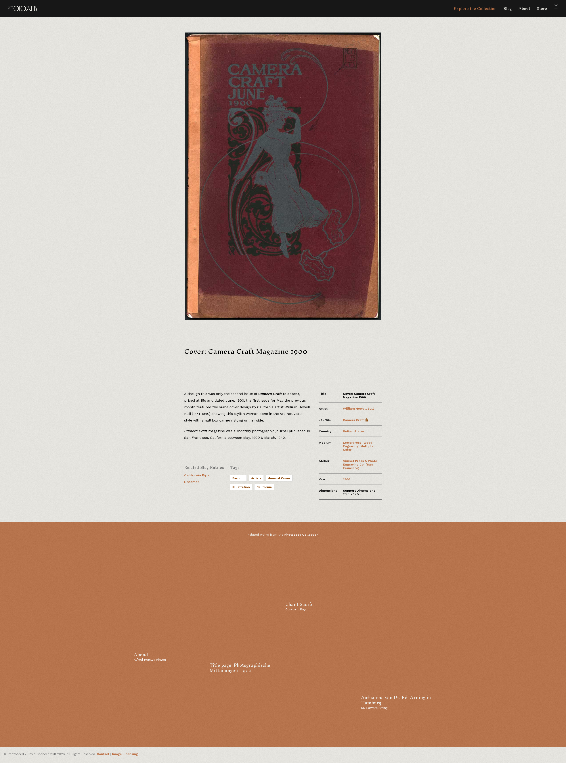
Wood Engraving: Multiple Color (358, 446)
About (524, 8)
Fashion (238, 478)
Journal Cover (279, 478)
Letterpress (352, 442)
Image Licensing (125, 754)
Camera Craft (354, 420)
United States (354, 431)
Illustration (241, 487)
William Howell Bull (358, 408)
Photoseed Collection (301, 534)
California (264, 487)
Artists (256, 478)
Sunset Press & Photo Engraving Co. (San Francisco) (360, 464)
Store (542, 8)
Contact (103, 754)
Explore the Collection (475, 8)
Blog (507, 8)
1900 (346, 479)
